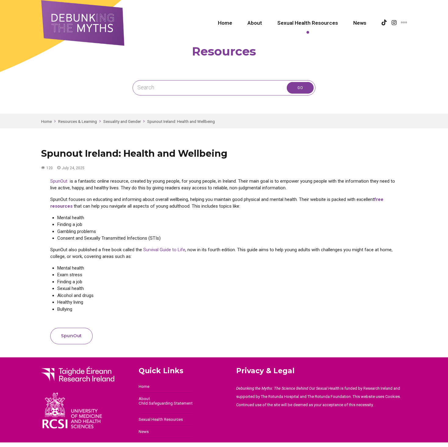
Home (225, 23)
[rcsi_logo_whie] (77, 410)
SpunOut (58, 181)
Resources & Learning (77, 121)
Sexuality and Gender (122, 121)
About (254, 23)
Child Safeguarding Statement (166, 403)
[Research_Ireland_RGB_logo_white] (77, 374)
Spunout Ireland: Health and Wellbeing (181, 121)
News (359, 23)
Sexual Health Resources (307, 23)
